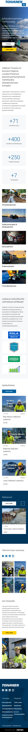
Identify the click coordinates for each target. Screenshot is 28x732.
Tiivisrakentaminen (9, 286)
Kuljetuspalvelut (8, 266)
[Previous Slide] (18, 503)
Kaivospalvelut (7, 247)
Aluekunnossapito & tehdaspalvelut (9, 226)
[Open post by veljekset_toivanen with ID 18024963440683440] (8, 569)
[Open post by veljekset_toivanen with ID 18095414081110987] (20, 569)
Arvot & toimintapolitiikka (19, 713)
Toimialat (8, 44)
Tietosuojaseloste (7, 725)
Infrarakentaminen (9, 205)
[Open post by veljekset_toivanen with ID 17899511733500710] (8, 585)
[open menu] (24, 4)
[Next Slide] (23, 503)
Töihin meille (9, 49)
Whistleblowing (17, 725)
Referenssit (17, 705)
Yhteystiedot (18, 709)
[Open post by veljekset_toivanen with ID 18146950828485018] (20, 585)
